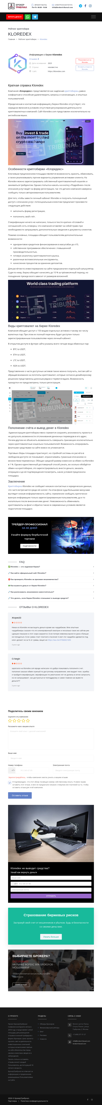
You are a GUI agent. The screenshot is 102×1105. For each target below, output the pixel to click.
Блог (42, 1031)
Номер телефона (15, 765)
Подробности (29, 546)
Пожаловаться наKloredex (84, 61)
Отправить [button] (51, 896)
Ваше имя (12, 753)
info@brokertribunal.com (81, 1041)
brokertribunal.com (79, 1044)
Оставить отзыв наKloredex (85, 68)
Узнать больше (51, 936)
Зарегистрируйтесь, (17, 777)
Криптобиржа (15, 486)
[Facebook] (87, 1099)
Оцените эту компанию (18, 716)
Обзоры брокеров (47, 1024)
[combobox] (11, 770)
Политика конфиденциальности (34, 1101)
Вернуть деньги (15, 17)
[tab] (51, 567)
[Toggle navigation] (93, 17)
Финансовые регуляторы (49, 1028)
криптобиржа (71, 91)
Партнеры (12, 1101)
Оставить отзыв (20, 795)
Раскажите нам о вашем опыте (21, 726)
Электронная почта (61, 765)
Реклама (43, 1035)
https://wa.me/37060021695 (59, 640)
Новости (43, 1039)
